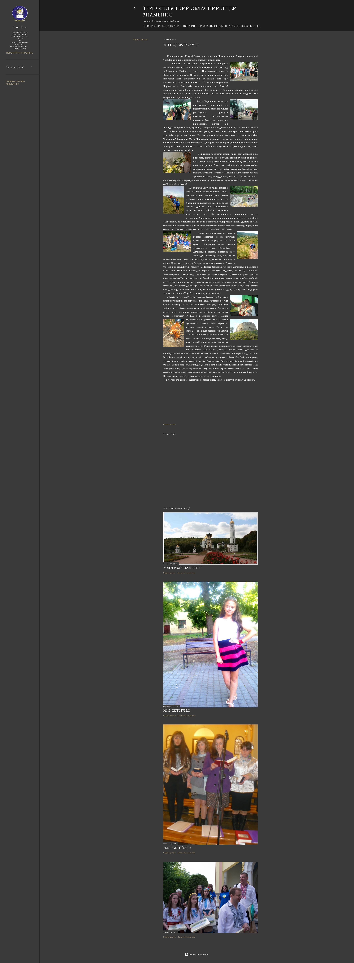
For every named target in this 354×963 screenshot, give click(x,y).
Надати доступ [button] (140, 39)
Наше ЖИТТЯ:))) (177, 847)
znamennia (20, 27)
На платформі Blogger (198, 954)
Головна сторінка (154, 26)
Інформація (190, 26)
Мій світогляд (176, 710)
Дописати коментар (186, 573)
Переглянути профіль (19, 53)
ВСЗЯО (245, 26)
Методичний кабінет (227, 26)
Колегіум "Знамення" (182, 568)
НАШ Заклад (173, 26)
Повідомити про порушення (15, 82)
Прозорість (206, 26)
